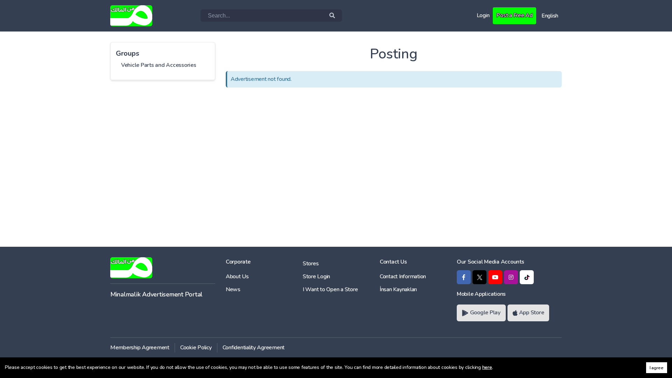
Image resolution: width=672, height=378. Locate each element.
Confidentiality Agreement (254, 347)
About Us (237, 276)
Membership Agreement (139, 347)
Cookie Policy (196, 347)
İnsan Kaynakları (398, 289)
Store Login (316, 276)
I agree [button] (657, 368)
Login (483, 15)
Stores (310, 263)
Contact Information (403, 276)
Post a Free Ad (514, 15)
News (233, 289)
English (549, 16)
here (487, 367)
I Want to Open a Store (330, 289)
